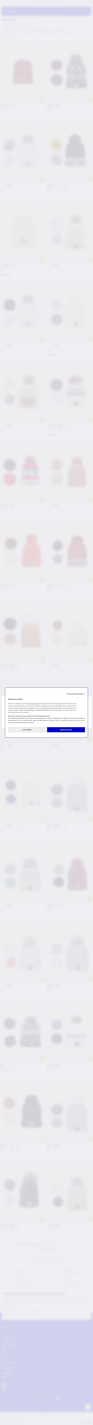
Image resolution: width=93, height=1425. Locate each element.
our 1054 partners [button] (33, 703)
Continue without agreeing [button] (76, 694)
